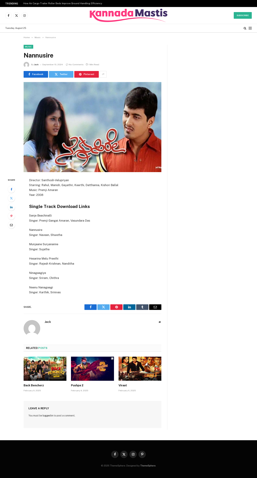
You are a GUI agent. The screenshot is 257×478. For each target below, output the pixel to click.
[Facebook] (11, 189)
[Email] (11, 224)
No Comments (76, 64)
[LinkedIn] (11, 207)
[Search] (245, 28)
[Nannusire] (92, 127)
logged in (48, 415)
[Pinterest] (11, 216)
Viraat (123, 385)
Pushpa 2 (77, 385)
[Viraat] (140, 369)
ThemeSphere (148, 465)
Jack (36, 64)
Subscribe (243, 15)
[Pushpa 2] (92, 369)
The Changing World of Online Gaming (44, 3)
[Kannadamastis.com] (128, 15)
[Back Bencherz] (45, 369)
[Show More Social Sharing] (103, 74)
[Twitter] (11, 198)
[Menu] (250, 28)
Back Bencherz (34, 385)
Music (28, 47)
